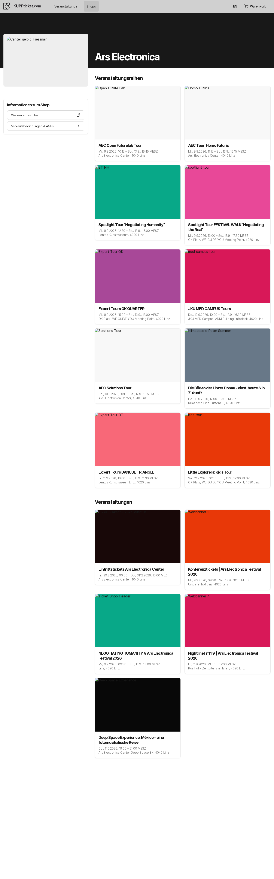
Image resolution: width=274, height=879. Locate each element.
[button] (45, 115)
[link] (67, 6)
